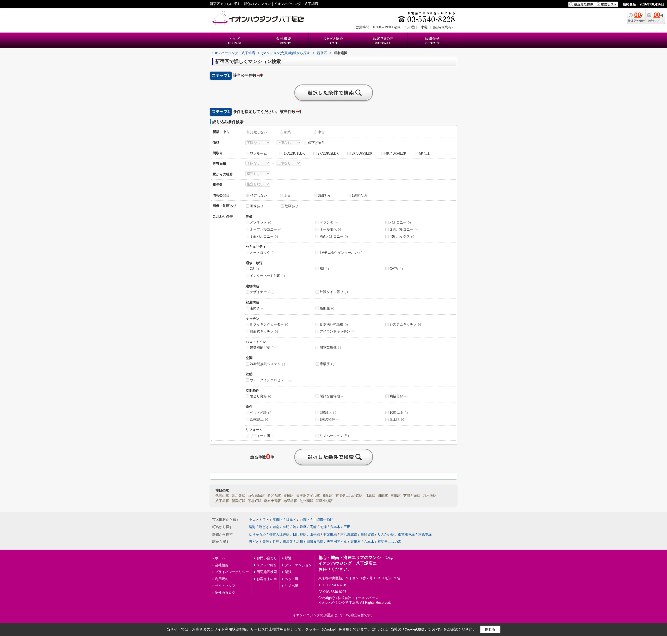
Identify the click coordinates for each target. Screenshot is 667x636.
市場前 (288, 542)
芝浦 (323, 527)
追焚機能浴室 (262, 347)
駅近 (288, 558)
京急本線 (425, 534)
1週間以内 (359, 196)
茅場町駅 (254, 501)
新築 (287, 132)
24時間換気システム (267, 364)
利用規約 (221, 579)
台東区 (305, 519)
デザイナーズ (262, 292)
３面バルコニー (264, 236)
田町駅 (383, 496)
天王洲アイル (337, 542)
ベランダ (329, 222)
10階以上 (399, 413)
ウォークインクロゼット (271, 380)
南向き (257, 308)
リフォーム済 (262, 436)
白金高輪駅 (256, 496)
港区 (265, 519)
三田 (347, 527)
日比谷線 (299, 534)
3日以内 (324, 196)
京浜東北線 (348, 534)
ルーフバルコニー (265, 229)
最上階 (397, 419)
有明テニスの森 (389, 542)
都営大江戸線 (279, 534)
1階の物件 (329, 419)
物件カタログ (225, 593)
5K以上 (424, 153)
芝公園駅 (306, 501)
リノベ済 (291, 586)
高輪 (313, 527)
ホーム (220, 558)
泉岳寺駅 (238, 496)
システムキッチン (405, 324)
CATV (396, 269)
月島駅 (370, 496)
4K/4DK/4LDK (395, 153)
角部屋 (327, 308)
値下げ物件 (316, 143)
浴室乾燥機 (330, 347)
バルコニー (400, 222)
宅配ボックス (402, 236)
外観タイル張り (334, 292)
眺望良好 (398, 396)
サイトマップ (225, 586)
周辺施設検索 (267, 572)
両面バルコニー (334, 236)
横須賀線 (367, 534)
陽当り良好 (260, 396)
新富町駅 (238, 501)
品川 (299, 542)
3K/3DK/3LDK (362, 153)
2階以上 (328, 413)
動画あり (291, 206)
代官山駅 (222, 496)
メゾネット (260, 222)
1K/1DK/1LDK (294, 153)
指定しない (258, 132)
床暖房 (327, 364)
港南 (276, 527)
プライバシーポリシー (232, 572)
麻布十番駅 (272, 501)
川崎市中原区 (323, 519)
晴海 (252, 527)
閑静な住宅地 (332, 396)
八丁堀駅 (222, 501)
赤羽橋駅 (290, 501)
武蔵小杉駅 (324, 501)
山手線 (315, 534)
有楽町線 (330, 534)
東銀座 (355, 542)
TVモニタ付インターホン (341, 253)
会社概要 (221, 565)
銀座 (303, 527)
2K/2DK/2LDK (328, 153)
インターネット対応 (267, 276)
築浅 (288, 572)
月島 (276, 542)
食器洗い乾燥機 (334, 324)
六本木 (335, 527)
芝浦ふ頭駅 (411, 496)
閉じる (490, 629)
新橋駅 (288, 496)
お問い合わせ (267, 558)
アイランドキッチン (337, 331)
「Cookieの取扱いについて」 (422, 629)
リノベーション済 (335, 436)
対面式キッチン (264, 331)
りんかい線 (386, 534)
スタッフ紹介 (267, 565)
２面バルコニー (404, 229)
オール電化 (330, 229)
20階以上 (259, 419)
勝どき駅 (274, 496)
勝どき (264, 527)
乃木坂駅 (429, 496)
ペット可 (291, 579)
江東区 (278, 519)
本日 (287, 196)
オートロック (262, 253)
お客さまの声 (267, 579)
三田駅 (396, 496)
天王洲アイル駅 (308, 496)
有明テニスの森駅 (348, 496)
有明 (286, 527)
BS (324, 269)
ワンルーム (258, 153)
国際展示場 (314, 542)
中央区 (254, 519)
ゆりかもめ (257, 534)
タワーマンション (298, 565)
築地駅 (328, 496)
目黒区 (291, 519)
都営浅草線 (406, 534)
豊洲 (265, 542)
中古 (321, 132)
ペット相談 (260, 413)
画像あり (256, 206)
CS (254, 269)
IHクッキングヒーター (269, 324)
